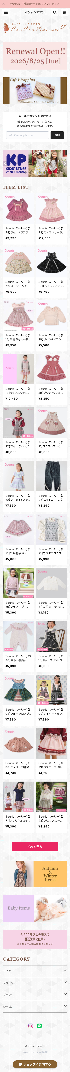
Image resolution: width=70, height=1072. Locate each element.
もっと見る (35, 847)
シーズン (8, 1006)
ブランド (8, 994)
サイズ (7, 971)
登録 (57, 135)
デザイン (8, 983)
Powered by (31, 1052)
